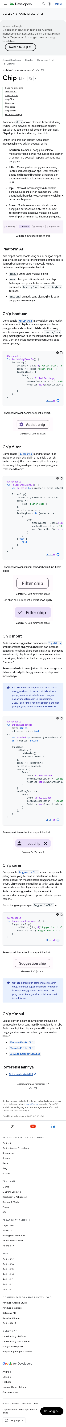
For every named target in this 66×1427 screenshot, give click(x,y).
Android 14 (8, 1274)
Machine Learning (12, 1191)
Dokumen (11, 63)
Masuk (58, 3)
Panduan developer (12, 1307)
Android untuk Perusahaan (16, 1148)
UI (42, 13)
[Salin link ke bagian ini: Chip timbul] (27, 1014)
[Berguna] (37, 70)
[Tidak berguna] (42, 70)
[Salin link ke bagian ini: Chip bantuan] (30, 314)
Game (6, 1186)
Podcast (7, 1173)
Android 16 (8, 1264)
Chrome (7, 1376)
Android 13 (8, 1279)
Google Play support (13, 1346)
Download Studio (11, 1318)
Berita (5, 1163)
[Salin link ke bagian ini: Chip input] (25, 636)
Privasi (6, 1207)
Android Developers (12, 60)
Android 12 (8, 1284)
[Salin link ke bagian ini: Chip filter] (24, 447)
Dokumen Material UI (21, 1074)
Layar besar (8, 1225)
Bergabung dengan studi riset (18, 1351)
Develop (8, 13)
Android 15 (8, 1269)
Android (7, 1143)
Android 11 (8, 1289)
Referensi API (9, 1312)
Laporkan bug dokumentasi (16, 1341)
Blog (5, 1168)
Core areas (27, 13)
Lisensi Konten (31, 1104)
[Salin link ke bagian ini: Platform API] (28, 249)
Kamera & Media (11, 1201)
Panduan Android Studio (15, 1302)
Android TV (8, 1245)
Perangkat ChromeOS (14, 1235)
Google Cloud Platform (14, 1387)
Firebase (7, 1382)
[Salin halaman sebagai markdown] (30, 78)
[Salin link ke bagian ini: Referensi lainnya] (37, 1067)
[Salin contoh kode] (61, 353)
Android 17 (8, 1259)
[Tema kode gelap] (57, 353)
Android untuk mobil (13, 1240)
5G (4, 1212)
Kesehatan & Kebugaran (15, 1196)
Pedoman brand (30, 1403)
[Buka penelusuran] (43, 4)
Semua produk (10, 1392)
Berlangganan (53, 1411)
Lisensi (15, 1403)
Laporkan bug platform (14, 1336)
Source (6, 1158)
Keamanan (8, 1153)
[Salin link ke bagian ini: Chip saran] (25, 866)
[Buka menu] (5, 4)
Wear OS (7, 1230)
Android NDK (9, 1323)
